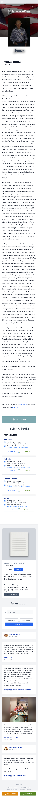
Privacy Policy (14, 789)
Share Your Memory (11, 594)
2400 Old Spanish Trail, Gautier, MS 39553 (19, 447)
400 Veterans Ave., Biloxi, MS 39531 (17, 506)
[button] (19, 709)
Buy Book (18, 569)
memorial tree (23, 404)
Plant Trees (27, 451)
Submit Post (19, 624)
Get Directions (11, 451)
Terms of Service (24, 789)
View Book (9, 569)
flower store (16, 407)
